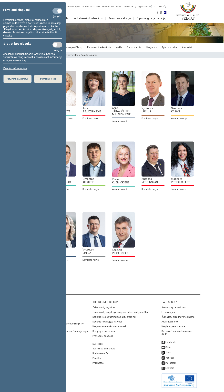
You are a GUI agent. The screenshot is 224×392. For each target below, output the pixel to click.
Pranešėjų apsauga (102, 336)
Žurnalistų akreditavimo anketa (178, 317)
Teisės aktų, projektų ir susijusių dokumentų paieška (120, 312)
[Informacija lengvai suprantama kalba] (165, 12)
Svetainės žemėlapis (103, 348)
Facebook (170, 342)
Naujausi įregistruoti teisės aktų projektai (114, 317)
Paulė (120, 181)
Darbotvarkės (134, 47)
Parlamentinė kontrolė (99, 47)
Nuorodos (97, 344)
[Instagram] (163, 363)
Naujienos (151, 47)
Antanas (150, 180)
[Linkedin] (163, 368)
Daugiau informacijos (15, 68)
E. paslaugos (168, 312)
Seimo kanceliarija (119, 18)
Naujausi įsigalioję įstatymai (107, 321)
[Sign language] (161, 12)
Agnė (121, 111)
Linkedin (169, 368)
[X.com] (163, 352)
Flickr (168, 347)
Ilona (91, 110)
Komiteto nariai (89, 55)
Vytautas (147, 110)
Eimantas (88, 180)
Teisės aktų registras (135, 6)
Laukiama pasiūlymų (71, 47)
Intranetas (98, 363)
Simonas (176, 110)
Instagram (170, 363)
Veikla (119, 47)
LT (155, 6)
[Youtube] (163, 357)
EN (160, 6)
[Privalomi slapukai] (57, 11)
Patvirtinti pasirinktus (17, 79)
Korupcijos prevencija (103, 331)
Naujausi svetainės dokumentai (109, 326)
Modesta (180, 180)
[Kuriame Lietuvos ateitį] (179, 387)
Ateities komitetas (69, 55)
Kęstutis (120, 251)
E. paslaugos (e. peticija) (151, 18)
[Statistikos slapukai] (57, 45)
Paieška (96, 358)
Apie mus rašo (169, 47)
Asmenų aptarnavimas (174, 307)
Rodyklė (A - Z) (100, 353)
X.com (168, 352)
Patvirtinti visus (48, 79)
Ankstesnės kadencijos (88, 18)
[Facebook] (163, 342)
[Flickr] (163, 347)
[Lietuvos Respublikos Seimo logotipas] (188, 11)
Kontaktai (187, 47)
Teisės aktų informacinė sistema (101, 6)
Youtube (169, 357)
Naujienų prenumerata (173, 326)
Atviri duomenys (170, 321)
